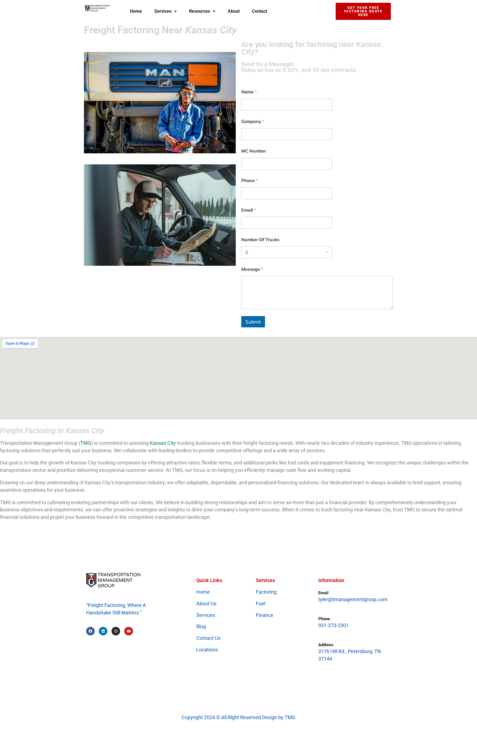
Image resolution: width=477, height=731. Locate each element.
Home (136, 11)
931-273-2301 (333, 625)
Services (162, 11)
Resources (199, 11)
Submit (253, 322)
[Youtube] (128, 631)
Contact (259, 11)
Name (249, 91)
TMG (85, 443)
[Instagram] (116, 631)
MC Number (253, 151)
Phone (249, 180)
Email (248, 210)
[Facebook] (90, 631)
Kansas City (163, 443)
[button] (165, 11)
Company (252, 121)
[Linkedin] (103, 631)
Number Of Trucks (260, 239)
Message (252, 269)
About (234, 11)
